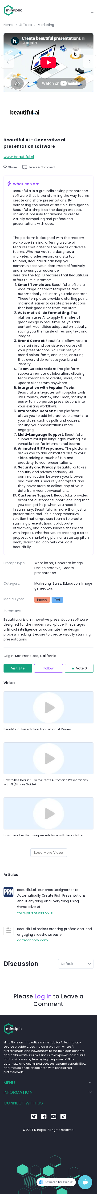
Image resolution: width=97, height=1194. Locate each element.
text (57, 600)
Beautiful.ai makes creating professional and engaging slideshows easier (54, 932)
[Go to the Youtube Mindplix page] (53, 1118)
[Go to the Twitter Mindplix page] (34, 1118)
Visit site (18, 668)
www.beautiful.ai (19, 157)
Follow (48, 668)
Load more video (48, 852)
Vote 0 (81, 668)
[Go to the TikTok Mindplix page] (63, 1118)
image (42, 600)
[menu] (48, 1087)
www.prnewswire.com (35, 912)
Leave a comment (42, 167)
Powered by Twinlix (59, 1182)
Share (12, 167)
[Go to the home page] (13, 11)
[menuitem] (48, 1082)
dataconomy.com (32, 940)
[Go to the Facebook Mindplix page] (44, 1118)
